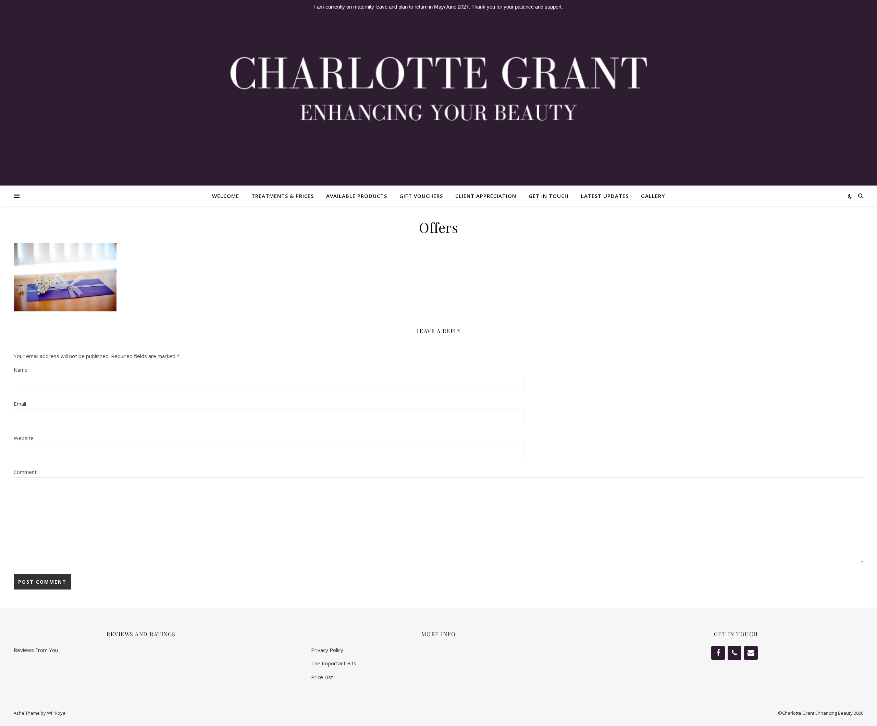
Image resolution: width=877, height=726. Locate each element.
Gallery (653, 195)
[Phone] (734, 653)
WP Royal (56, 713)
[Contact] (751, 653)
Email (20, 403)
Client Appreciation (485, 195)
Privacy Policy (327, 649)
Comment (25, 471)
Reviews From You (36, 649)
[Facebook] (718, 653)
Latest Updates (605, 195)
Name (21, 369)
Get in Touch (549, 195)
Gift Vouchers (421, 195)
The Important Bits (333, 663)
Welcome (225, 195)
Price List (322, 677)
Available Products (356, 195)
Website (24, 438)
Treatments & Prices (282, 195)
